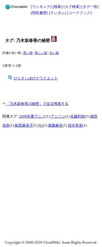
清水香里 (75, 125)
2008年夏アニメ (32, 116)
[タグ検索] (71, 7)
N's (40, 125)
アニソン (57, 116)
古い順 (54, 53)
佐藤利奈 (77, 116)
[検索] (57, 7)
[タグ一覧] (90, 7)
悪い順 (28, 53)
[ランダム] (57, 13)
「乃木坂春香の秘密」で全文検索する (37, 104)
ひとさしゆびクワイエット (36, 78)
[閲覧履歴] (39, 13)
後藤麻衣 (55, 125)
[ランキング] (41, 7)
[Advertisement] (51, 26)
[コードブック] (79, 13)
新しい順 (41, 53)
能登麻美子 (24, 125)
